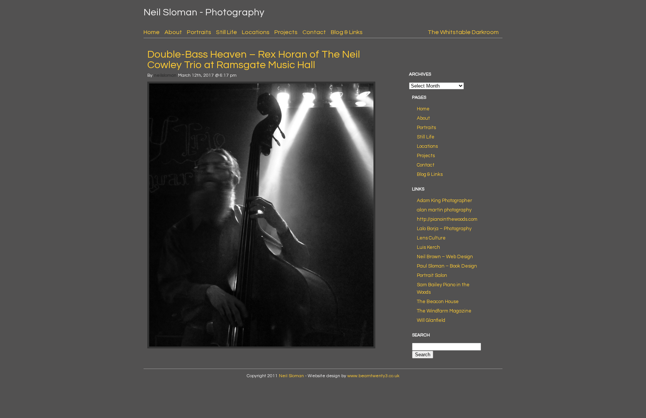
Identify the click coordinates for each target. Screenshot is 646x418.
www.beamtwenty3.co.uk (373, 375)
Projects (286, 32)
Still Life (226, 32)
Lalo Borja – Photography (444, 228)
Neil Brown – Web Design (445, 256)
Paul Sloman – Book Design (447, 266)
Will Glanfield (431, 320)
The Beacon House (438, 301)
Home (152, 32)
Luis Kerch (428, 247)
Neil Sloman (291, 375)
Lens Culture (431, 238)
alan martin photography (444, 210)
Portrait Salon (432, 275)
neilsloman (165, 75)
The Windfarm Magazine (444, 311)
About (173, 32)
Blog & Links (347, 32)
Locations (256, 32)
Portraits (199, 32)
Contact (314, 32)
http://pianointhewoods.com (447, 219)
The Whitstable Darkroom (463, 32)
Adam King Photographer (444, 200)
